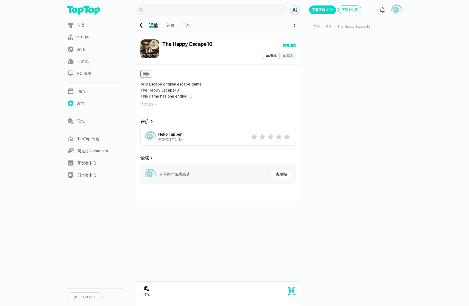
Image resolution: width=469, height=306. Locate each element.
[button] (396, 9)
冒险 (146, 74)
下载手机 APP (322, 10)
